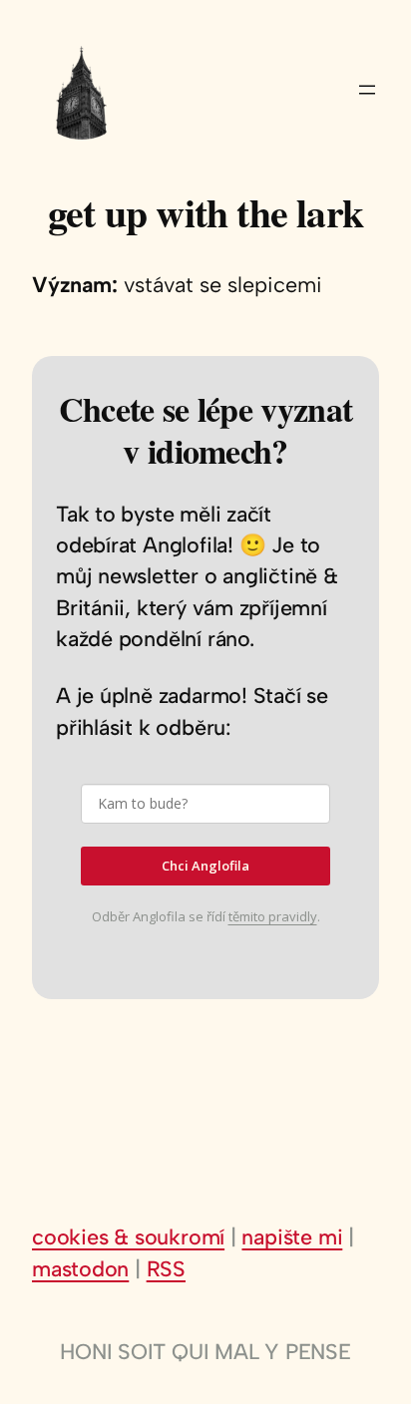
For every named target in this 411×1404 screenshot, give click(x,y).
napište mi (291, 1236)
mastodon (80, 1268)
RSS (166, 1268)
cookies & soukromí (128, 1236)
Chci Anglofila (205, 866)
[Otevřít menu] (367, 90)
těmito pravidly (272, 916)
